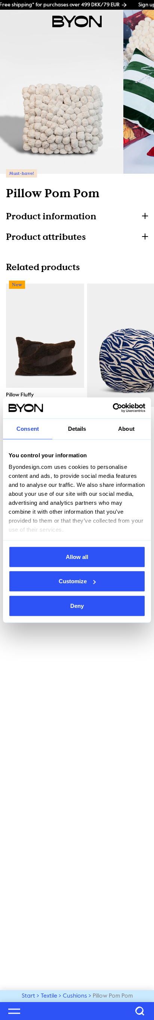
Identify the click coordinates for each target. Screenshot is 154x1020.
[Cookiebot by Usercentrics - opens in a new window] (112, 408)
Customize (73, 581)
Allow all (77, 556)
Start (28, 996)
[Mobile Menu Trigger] (14, 1011)
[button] (77, 216)
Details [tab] (77, 428)
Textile (49, 996)
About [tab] (126, 428)
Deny (77, 605)
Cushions (75, 996)
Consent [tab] (27, 428)
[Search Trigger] (140, 1011)
